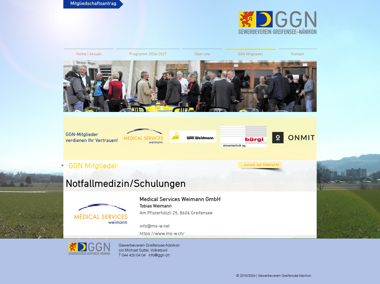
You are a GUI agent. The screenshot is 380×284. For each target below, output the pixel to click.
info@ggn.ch (159, 255)
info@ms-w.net (155, 226)
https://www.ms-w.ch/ (162, 234)
